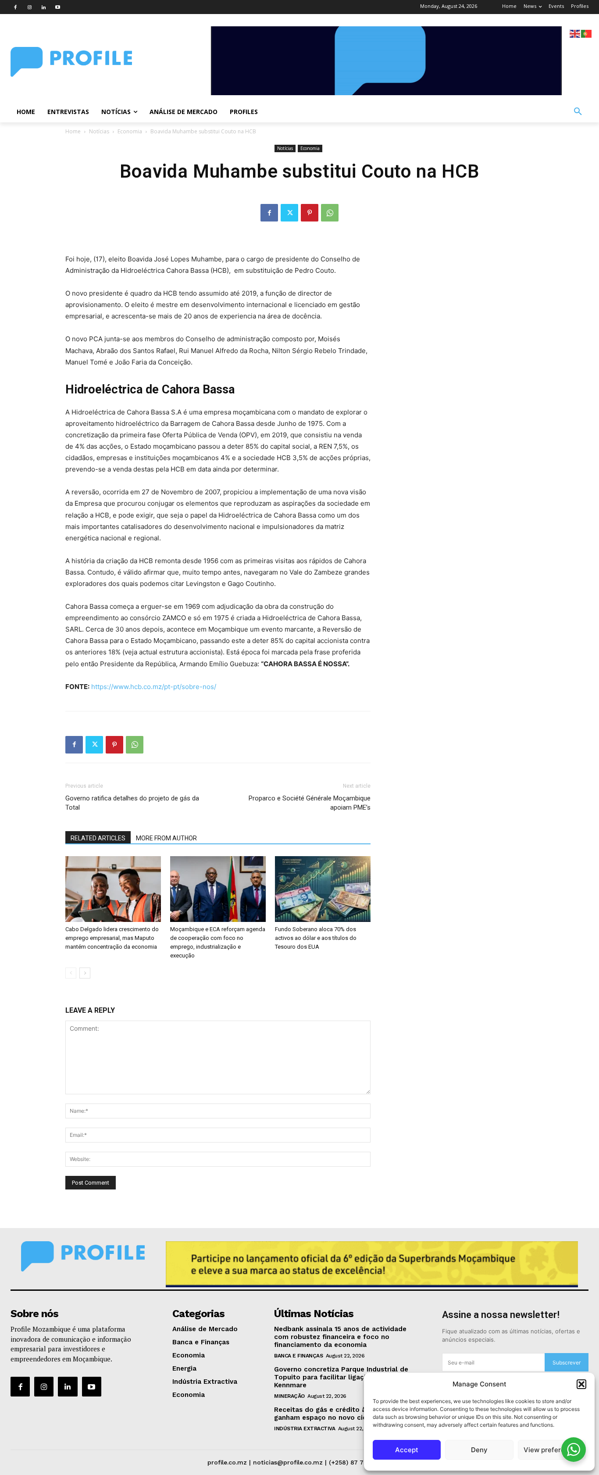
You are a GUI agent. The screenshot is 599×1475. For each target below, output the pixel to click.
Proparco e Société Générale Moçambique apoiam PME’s (310, 802)
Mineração (289, 1396)
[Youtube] (57, 7)
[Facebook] (15, 7)
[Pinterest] (309, 212)
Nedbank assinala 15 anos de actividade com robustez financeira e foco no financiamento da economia (340, 1337)
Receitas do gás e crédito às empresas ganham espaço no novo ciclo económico (343, 1413)
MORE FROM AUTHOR (166, 838)
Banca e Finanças (298, 1356)
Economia (130, 131)
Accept (406, 1450)
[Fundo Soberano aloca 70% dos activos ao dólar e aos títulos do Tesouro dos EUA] (323, 889)
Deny (479, 1450)
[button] (581, 1384)
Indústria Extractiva (304, 1428)
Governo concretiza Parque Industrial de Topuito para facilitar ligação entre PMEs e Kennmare (345, 1377)
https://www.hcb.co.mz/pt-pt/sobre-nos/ (153, 686)
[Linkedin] (43, 7)
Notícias (99, 131)
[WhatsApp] (330, 212)
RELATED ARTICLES (98, 838)
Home (73, 131)
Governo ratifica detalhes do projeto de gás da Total (132, 802)
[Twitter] (289, 212)
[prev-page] (70, 973)
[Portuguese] (586, 33)
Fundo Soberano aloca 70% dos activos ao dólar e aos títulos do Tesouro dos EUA (316, 938)
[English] (575, 33)
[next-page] (84, 973)
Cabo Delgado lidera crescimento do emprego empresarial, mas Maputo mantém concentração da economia (112, 938)
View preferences (552, 1450)
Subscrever (567, 1362)
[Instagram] (29, 7)
